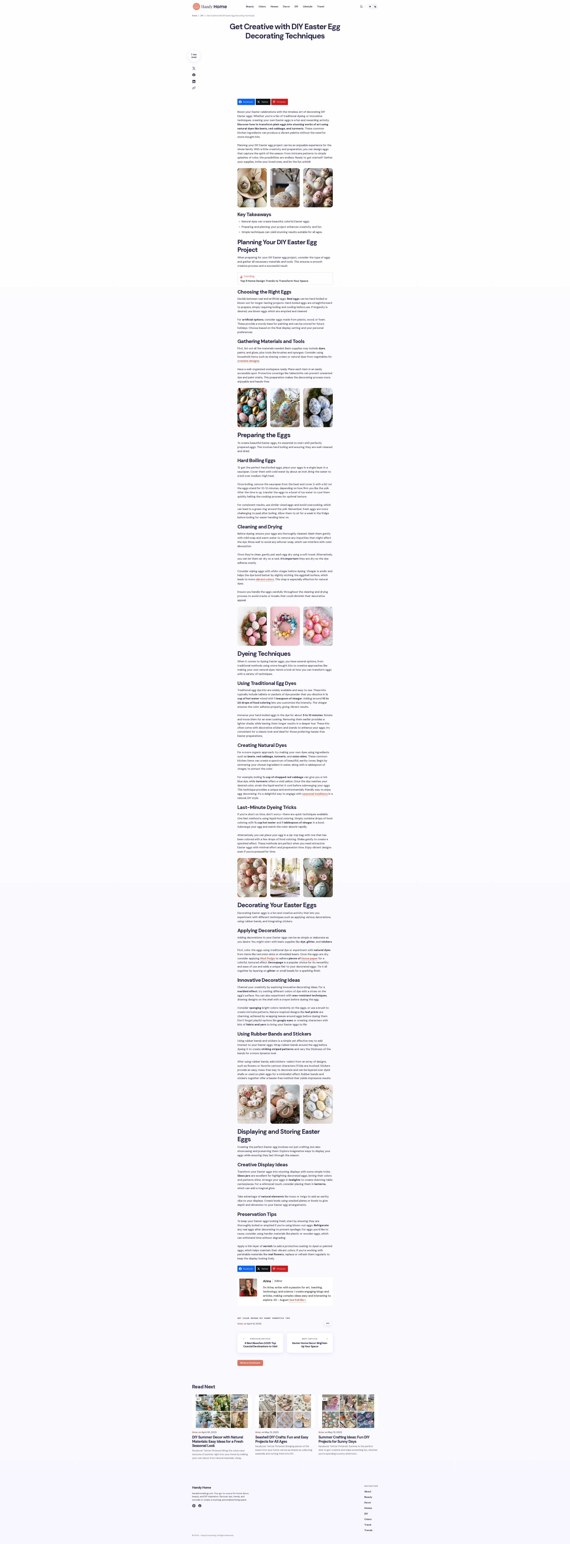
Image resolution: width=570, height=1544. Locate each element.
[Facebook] (200, 1506)
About (367, 1491)
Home (194, 15)
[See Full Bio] (305, 1300)
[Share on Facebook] (194, 75)
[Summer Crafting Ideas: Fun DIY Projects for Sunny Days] (348, 1411)
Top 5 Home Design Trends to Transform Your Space (274, 281)
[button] (361, 6)
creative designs (248, 361)
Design (254, 1318)
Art (239, 1318)
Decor (367, 1502)
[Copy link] (194, 88)
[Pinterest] (194, 1506)
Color (246, 1318)
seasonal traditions (315, 794)
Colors (368, 1519)
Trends (368, 1530)
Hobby (267, 1318)
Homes (368, 1508)
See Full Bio (296, 1300)
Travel (367, 1524)
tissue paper (309, 958)
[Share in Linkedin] (194, 81)
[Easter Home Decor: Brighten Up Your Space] (310, 1343)
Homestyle (278, 1318)
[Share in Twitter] (194, 68)
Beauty (368, 1497)
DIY (202, 15)
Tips (288, 1318)
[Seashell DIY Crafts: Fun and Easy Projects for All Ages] (285, 1411)
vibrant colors (265, 579)
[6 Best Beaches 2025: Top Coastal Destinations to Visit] (260, 1343)
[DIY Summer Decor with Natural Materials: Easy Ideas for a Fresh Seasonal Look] (222, 1411)
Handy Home (201, 1487)
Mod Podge (267, 958)
